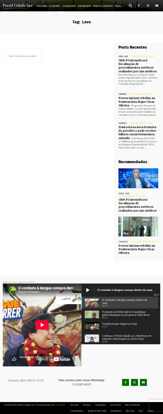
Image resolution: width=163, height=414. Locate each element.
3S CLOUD (60, 405)
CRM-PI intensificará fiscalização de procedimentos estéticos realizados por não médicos (137, 66)
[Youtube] (156, 5)
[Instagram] (147, 5)
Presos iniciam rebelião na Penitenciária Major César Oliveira (136, 101)
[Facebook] (138, 5)
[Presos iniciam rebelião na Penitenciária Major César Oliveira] (138, 226)
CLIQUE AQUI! (81, 384)
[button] (130, 6)
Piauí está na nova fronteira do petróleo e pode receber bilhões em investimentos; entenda (137, 133)
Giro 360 (123, 56)
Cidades (122, 94)
